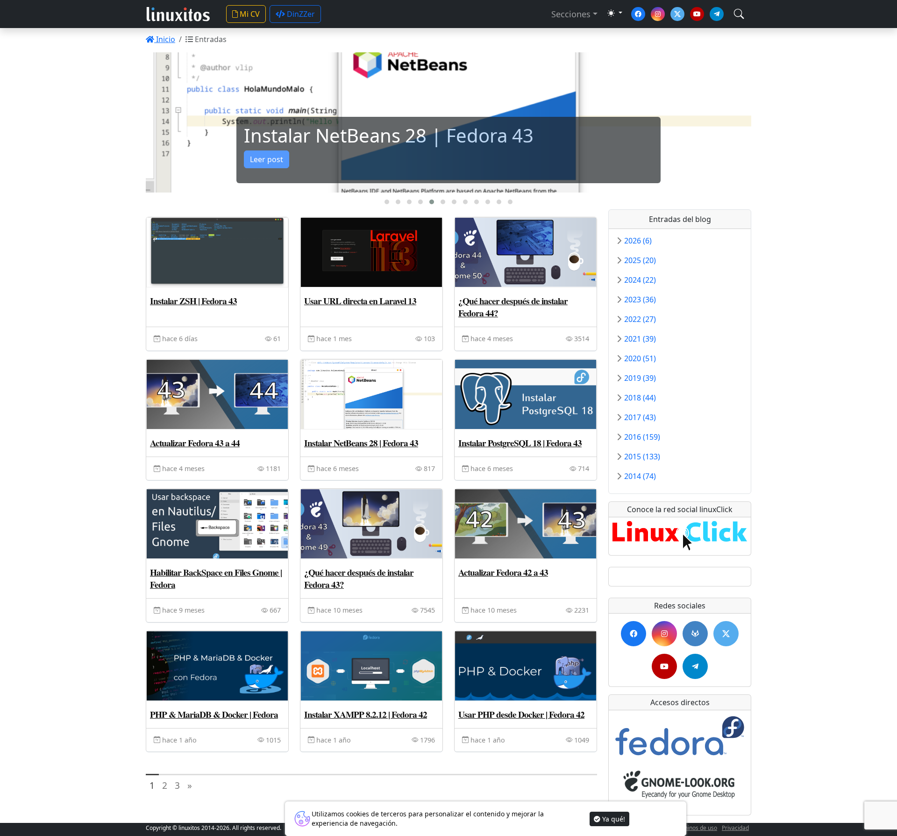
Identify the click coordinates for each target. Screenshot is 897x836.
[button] (386, 202)
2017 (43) (640, 417)
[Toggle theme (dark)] (614, 13)
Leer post (266, 159)
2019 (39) (640, 378)
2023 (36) (640, 299)
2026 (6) (638, 241)
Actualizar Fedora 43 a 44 (195, 443)
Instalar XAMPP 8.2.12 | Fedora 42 (365, 714)
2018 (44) (640, 398)
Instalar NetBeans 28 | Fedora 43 (361, 443)
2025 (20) (640, 260)
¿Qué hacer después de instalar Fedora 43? (358, 578)
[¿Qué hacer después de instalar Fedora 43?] (371, 524)
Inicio (164, 39)
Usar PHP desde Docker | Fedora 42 (521, 714)
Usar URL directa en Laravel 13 (360, 301)
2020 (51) (640, 358)
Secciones (571, 14)
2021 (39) (640, 339)
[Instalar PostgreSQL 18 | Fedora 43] (526, 394)
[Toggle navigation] (738, 13)
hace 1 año (178, 740)
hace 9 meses (182, 610)
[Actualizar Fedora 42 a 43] (526, 524)
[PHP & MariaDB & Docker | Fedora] (217, 666)
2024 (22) (640, 280)
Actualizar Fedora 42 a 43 (503, 572)
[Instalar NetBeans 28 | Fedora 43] (371, 394)
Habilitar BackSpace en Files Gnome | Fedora (216, 578)
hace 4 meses (491, 338)
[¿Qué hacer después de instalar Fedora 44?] (526, 252)
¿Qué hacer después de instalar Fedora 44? (513, 307)
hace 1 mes (333, 338)
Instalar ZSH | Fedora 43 (193, 301)
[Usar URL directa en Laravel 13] (371, 252)
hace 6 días (179, 338)
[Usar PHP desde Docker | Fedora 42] (526, 666)
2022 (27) (640, 319)
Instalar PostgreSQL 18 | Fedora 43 (520, 443)
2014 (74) (640, 476)
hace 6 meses (336, 468)
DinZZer (300, 14)
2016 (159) (642, 437)
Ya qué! (612, 819)
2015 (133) (642, 456)
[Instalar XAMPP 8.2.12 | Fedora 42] (371, 666)
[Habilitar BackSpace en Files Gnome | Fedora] (217, 524)
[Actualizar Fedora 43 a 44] (217, 394)
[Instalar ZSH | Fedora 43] (217, 252)
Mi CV (249, 14)
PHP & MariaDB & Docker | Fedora (214, 714)
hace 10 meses (338, 610)
